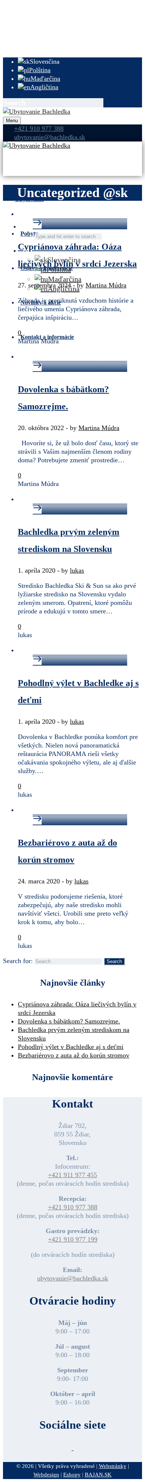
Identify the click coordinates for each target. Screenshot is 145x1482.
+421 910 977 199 (72, 1239)
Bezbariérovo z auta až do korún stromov (73, 1055)
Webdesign (46, 1475)
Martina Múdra (106, 285)
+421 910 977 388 (39, 128)
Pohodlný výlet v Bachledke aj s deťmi (70, 1046)
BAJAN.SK (98, 1475)
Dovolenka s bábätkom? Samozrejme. (69, 1021)
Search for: (18, 961)
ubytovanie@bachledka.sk (72, 1278)
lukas (77, 570)
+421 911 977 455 (72, 1175)
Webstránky (112, 1466)
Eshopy (72, 1475)
